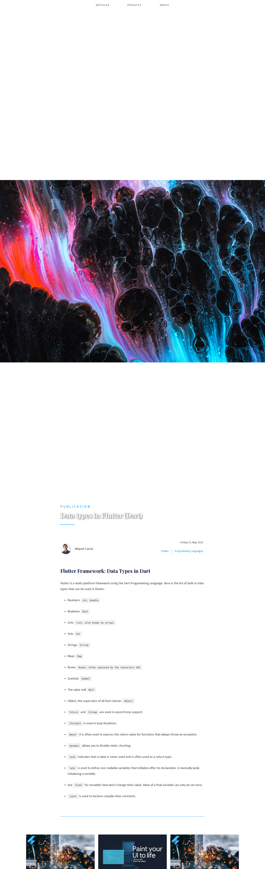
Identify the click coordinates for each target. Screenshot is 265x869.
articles (102, 5)
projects (134, 5)
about (164, 5)
